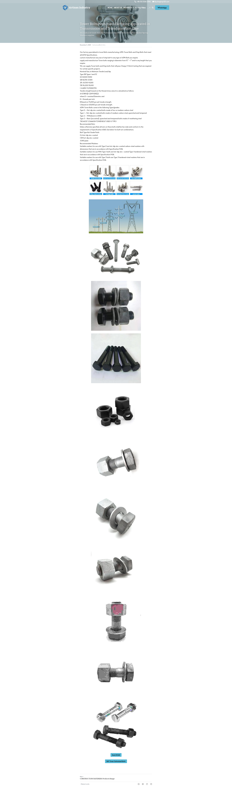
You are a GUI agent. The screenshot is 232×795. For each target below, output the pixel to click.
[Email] (151, 784)
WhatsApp (162, 7)
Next (81, 776)
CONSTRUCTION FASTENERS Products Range (97, 779)
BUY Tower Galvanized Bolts (116, 761)
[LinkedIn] (147, 784)
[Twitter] (143, 784)
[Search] (153, 8)
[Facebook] (139, 784)
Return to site (85, 784)
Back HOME (116, 755)
